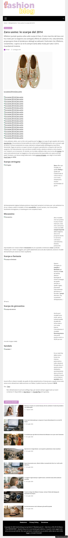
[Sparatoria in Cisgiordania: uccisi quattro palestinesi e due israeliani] (13, 454)
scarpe (59, 151)
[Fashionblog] (19, 8)
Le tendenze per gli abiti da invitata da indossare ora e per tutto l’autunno (44, 434)
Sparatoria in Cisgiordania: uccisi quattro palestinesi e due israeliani (42, 449)
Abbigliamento (8, 28)
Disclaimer (44, 522)
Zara (39, 141)
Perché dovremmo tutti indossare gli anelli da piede (38, 506)
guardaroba (7, 143)
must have (7, 157)
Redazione (23, 522)
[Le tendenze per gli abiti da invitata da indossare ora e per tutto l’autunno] (13, 439)
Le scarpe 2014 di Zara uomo (13, 92)
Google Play (37, 392)
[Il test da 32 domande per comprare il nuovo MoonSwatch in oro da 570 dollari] (13, 425)
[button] (63, 19)
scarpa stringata (41, 155)
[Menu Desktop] (5, 18)
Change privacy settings (61, 536)
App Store (27, 392)
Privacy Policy (33, 522)
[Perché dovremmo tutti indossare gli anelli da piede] (13, 511)
